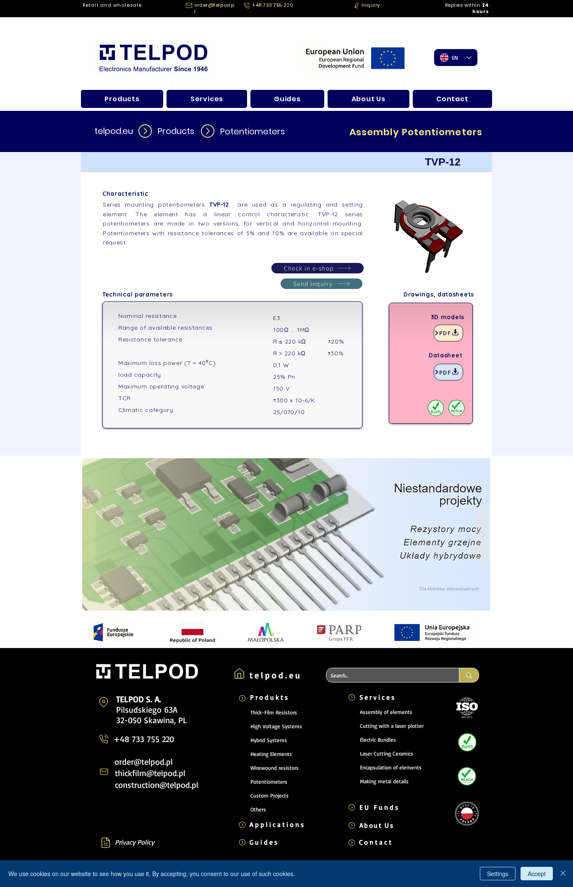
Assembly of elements (386, 712)
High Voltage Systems (276, 726)
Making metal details (384, 781)
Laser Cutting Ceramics (386, 753)
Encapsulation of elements (391, 767)
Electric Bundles (378, 739)
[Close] (563, 873)
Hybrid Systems (268, 740)
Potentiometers (268, 781)
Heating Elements (271, 754)
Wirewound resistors (274, 767)
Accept (537, 873)
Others (258, 809)
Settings (497, 873)
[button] (368, 5)
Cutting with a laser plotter (392, 725)
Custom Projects (269, 795)
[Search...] (469, 675)
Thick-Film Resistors (273, 712)
